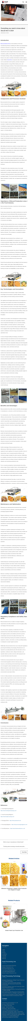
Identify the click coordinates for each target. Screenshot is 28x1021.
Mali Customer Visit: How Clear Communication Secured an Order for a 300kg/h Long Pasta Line (13, 992)
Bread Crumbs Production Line (9, 973)
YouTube (4, 955)
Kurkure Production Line (7, 967)
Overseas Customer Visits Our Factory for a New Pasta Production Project (13, 987)
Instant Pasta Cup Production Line (14, 930)
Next (26, 877)
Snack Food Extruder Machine (9, 965)
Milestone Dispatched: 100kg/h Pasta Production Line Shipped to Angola (14, 889)
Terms (3, 951)
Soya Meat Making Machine (8, 971)
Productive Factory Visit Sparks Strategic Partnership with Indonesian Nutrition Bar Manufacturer (11, 984)
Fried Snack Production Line (8, 970)
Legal (3, 949)
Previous (1, 877)
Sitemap (4, 958)
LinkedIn (4, 957)
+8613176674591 (8, 1005)
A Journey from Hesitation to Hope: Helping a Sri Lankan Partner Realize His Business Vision (13, 995)
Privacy (4, 952)
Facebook (4, 954)
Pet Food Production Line (8, 968)
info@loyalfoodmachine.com (11, 1010)
